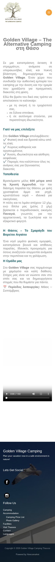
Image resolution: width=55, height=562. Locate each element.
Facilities (7, 524)
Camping (7, 510)
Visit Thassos (9, 527)
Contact (7, 530)
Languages (8, 534)
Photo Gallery (12, 520)
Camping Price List (15, 517)
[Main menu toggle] (49, 12)
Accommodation (11, 513)
